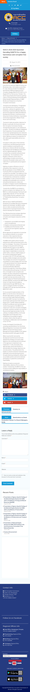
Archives (5, 653)
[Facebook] (9, 5)
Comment (5, 438)
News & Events (16, 65)
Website (4, 469)
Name (4, 457)
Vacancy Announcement (10, 532)
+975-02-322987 (14, 22)
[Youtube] (18, 5)
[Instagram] (12, 5)
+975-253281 (7, 636)
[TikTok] (21, 5)
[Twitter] (15, 5)
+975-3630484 (8, 640)
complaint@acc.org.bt (16, 24)
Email (3, 463)
